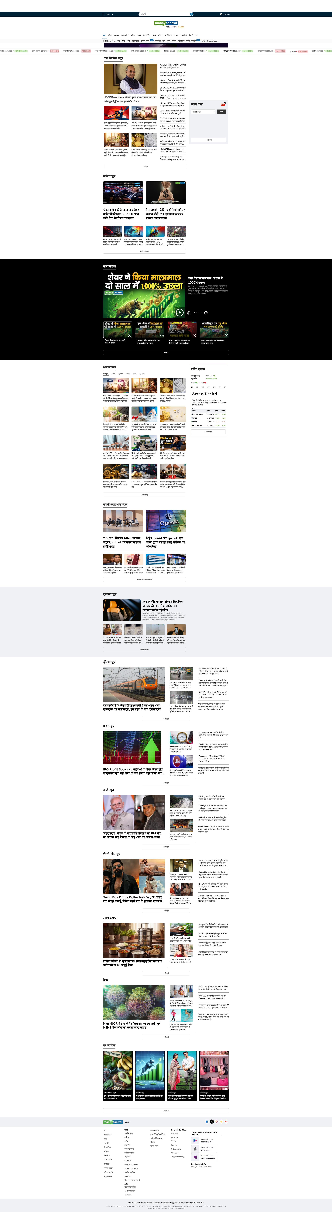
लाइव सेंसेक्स (154, 1130)
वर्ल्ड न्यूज (108, 790)
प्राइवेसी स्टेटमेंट (166, 1203)
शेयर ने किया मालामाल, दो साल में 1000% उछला (115, 341)
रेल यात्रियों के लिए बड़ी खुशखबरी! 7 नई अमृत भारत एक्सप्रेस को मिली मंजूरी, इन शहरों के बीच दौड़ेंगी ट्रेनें (173, 73)
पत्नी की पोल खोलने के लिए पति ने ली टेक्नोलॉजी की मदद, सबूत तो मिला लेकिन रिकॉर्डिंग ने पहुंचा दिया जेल (176, 640)
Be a (181, 27)
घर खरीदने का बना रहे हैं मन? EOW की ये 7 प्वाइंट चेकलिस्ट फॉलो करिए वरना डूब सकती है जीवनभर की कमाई (144, 427)
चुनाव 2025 (129, 1176)
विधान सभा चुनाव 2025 (132, 1180)
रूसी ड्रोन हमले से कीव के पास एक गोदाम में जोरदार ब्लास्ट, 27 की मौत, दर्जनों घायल (172, 142)
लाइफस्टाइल (135, 41)
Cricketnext (176, 1149)
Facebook (207, 1121)
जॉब (163, 41)
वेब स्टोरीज (146, 35)
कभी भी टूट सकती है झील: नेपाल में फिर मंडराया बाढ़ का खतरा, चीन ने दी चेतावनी (172, 127)
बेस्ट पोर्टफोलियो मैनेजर (157, 1134)
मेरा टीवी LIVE (194, 35)
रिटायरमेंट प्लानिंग (130, 1187)
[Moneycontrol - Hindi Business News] (166, 24)
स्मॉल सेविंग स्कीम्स (156, 1138)
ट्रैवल (160, 35)
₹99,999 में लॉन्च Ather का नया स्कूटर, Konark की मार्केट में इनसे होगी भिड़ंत (122, 542)
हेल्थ (154, 35)
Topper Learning (177, 1157)
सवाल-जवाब (154, 1146)
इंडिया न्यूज (109, 662)
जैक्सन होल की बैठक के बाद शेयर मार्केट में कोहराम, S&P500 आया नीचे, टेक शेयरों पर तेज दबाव (121, 214)
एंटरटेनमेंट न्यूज (111, 854)
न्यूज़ (105, 1139)
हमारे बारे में (131, 1203)
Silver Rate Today (131, 1168)
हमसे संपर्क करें (141, 1203)
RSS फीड (200, 1203)
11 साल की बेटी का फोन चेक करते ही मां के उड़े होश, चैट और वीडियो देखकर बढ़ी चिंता (112, 640)
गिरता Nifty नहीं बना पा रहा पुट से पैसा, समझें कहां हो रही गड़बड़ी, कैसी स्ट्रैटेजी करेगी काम (172, 135)
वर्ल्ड (118, 41)
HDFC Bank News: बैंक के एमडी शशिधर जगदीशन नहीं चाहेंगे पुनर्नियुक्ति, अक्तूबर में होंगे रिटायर (130, 99)
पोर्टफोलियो (107, 1147)
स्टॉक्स (127, 1141)
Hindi (108, 14)
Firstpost (174, 1137)
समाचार (116, 35)
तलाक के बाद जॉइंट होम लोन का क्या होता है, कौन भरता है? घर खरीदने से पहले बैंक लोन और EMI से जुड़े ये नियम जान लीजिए (172, 484)
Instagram (216, 1121)
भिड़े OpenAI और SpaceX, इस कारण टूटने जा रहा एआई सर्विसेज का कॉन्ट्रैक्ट (172, 119)
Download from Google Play (204, 1140)
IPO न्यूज (109, 726)
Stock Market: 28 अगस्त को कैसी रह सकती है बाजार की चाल (179, 341)
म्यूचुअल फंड (108, 1176)
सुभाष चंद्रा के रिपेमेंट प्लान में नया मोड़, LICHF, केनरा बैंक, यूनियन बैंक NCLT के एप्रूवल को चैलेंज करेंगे (116, 126)
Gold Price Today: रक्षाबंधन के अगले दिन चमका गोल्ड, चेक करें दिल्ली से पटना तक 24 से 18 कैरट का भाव (172, 427)
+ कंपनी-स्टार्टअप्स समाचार (144, 579)
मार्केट (110, 35)
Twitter (212, 1121)
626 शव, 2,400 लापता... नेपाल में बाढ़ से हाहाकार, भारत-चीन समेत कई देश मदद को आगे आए (173, 104)
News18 (174, 1133)
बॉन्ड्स (152, 1142)
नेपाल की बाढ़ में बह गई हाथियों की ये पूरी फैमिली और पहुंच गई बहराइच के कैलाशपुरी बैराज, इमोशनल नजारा (155, 640)
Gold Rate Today (131, 1164)
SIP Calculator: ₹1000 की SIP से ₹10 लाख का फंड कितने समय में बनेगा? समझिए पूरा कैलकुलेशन (172, 455)
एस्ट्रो (168, 41)
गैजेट (123, 41)
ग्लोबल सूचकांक (191, 41)
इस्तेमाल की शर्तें (178, 1203)
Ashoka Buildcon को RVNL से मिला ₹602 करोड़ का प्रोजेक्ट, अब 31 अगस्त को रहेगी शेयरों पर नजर (173, 66)
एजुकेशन (158, 41)
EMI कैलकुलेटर (130, 1191)
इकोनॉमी (127, 1145)
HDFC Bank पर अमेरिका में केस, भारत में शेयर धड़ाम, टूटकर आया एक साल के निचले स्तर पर (176, 570)
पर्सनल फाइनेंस (108, 1172)
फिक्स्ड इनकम (108, 1168)
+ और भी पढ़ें (144, 495)
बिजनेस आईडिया (130, 1172)
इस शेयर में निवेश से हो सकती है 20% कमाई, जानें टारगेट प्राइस (148, 341)
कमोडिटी (184, 35)
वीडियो (176, 35)
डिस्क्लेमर (157, 1203)
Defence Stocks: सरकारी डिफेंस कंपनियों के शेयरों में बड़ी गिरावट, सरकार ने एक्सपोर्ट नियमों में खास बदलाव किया (112, 242)
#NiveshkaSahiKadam (210, 41)
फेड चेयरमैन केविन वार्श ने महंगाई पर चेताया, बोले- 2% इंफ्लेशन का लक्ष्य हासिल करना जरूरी (165, 214)
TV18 (173, 1141)
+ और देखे (145, 167)
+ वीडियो (166, 352)
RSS (221, 1121)
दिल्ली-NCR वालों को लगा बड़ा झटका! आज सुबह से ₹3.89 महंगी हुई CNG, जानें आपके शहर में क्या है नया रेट (144, 455)
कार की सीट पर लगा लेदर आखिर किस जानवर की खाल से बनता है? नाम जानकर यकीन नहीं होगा (163, 606)
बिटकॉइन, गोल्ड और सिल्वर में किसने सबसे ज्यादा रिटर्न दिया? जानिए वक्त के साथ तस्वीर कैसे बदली (115, 484)
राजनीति (106, 1143)
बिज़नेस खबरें (129, 1133)
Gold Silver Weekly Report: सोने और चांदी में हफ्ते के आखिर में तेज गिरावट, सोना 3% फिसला (144, 152)
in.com (174, 1145)
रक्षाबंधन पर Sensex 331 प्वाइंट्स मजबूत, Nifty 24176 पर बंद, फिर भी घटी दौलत (154, 242)
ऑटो (128, 41)
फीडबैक (150, 1203)
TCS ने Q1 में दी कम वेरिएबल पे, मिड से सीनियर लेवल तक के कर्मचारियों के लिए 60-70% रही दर (155, 570)
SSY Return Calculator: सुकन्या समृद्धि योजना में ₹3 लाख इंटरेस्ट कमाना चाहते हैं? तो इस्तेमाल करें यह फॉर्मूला (116, 152)
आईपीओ (127, 1157)
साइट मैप (192, 1203)
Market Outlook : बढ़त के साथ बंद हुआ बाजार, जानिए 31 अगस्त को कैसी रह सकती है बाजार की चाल (133, 242)
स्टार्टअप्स (128, 1160)
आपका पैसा (125, 35)
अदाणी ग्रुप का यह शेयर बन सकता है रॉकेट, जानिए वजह (212, 341)
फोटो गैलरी (168, 35)
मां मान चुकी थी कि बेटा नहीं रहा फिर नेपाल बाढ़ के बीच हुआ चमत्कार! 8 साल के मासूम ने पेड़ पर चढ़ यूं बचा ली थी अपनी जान (172, 158)
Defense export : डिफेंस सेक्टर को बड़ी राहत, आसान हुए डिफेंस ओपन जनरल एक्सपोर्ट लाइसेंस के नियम (175, 242)
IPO (139, 35)
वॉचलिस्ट (107, 1155)
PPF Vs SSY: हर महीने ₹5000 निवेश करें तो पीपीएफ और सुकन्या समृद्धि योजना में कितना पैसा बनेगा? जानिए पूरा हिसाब (144, 126)
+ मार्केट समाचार (144, 251)
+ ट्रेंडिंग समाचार (144, 649)
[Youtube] (226, 1121)
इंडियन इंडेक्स (145, 41)
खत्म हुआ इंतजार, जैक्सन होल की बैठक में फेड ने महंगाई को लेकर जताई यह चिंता (112, 570)
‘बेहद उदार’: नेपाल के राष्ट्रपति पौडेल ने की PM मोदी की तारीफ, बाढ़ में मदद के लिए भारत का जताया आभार (172, 81)
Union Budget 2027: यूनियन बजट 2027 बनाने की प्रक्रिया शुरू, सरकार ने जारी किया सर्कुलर (172, 96)
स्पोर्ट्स (174, 41)
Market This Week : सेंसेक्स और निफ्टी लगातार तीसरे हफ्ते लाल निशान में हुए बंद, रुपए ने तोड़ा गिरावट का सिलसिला (172, 150)
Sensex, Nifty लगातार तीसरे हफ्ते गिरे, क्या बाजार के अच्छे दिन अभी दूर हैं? (172, 112)
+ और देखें (209, 140)
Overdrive (175, 1153)
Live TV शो (108, 1160)
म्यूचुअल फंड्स (129, 1149)
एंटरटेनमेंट (181, 41)
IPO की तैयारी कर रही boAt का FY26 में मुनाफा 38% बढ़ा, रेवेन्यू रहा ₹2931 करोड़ (133, 570)
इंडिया (133, 35)
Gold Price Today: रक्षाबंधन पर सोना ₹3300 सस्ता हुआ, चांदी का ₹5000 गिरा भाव (144, 484)
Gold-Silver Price (109, 41)
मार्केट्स (106, 1151)
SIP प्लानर (128, 1195)
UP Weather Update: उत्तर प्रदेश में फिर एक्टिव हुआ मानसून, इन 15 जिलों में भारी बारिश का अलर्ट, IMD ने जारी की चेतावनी (172, 89)
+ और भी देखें (208, 432)
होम (104, 35)
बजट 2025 (108, 1135)
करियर (186, 1203)
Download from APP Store (204, 1149)
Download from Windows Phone (204, 1157)
